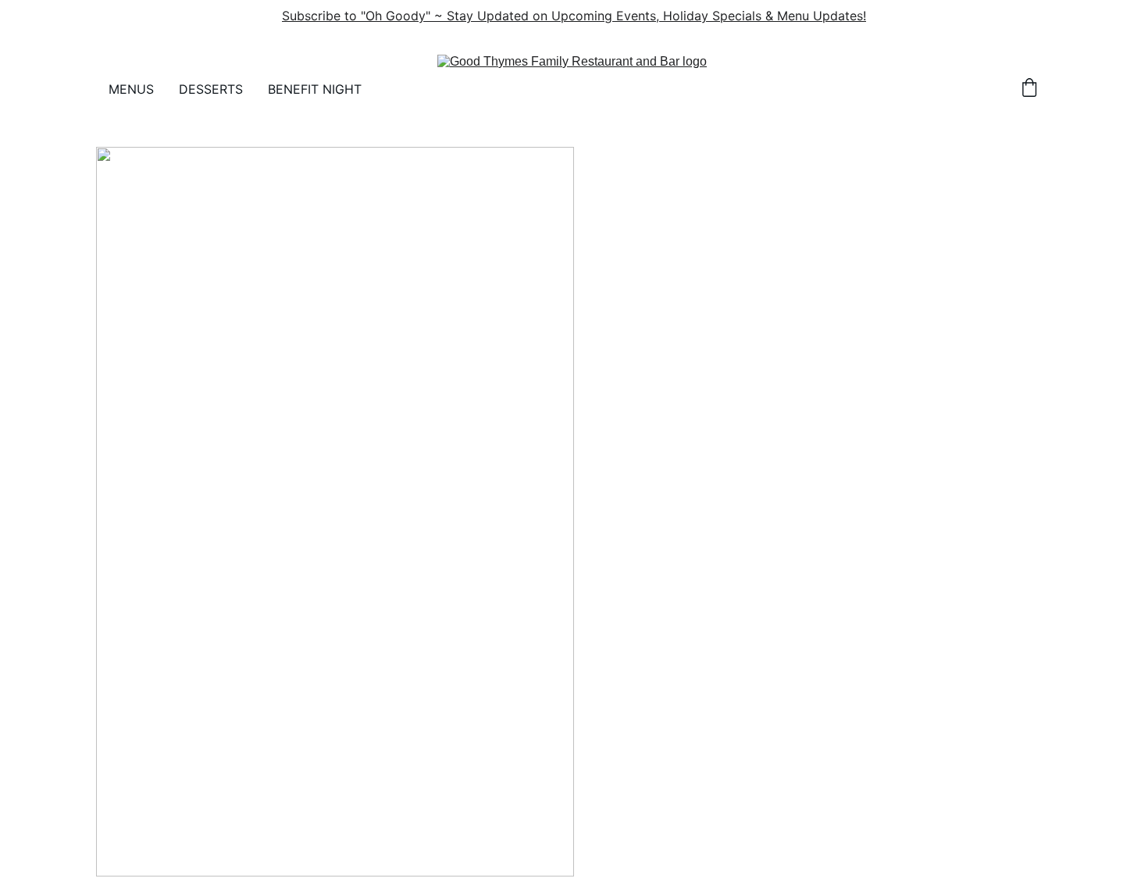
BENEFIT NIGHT (315, 89)
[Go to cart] (1029, 89)
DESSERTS (211, 89)
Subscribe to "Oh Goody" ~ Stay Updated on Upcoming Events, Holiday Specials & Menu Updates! (574, 15)
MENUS (131, 89)
